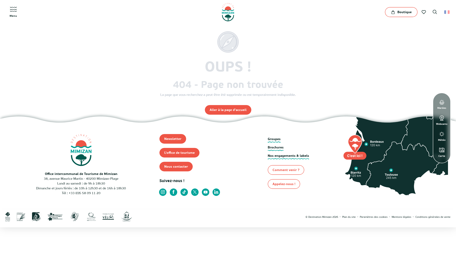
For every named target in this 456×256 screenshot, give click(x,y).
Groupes (274, 139)
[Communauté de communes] (21, 216)
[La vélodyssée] (36, 216)
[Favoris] (424, 12)
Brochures (276, 147)
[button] (435, 12)
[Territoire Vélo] (108, 216)
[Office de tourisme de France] (7, 216)
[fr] (447, 12)
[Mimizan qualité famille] (75, 216)
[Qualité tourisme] (91, 216)
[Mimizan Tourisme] (227, 12)
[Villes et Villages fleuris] (55, 216)
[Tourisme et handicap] (126, 216)
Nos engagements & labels (288, 155)
